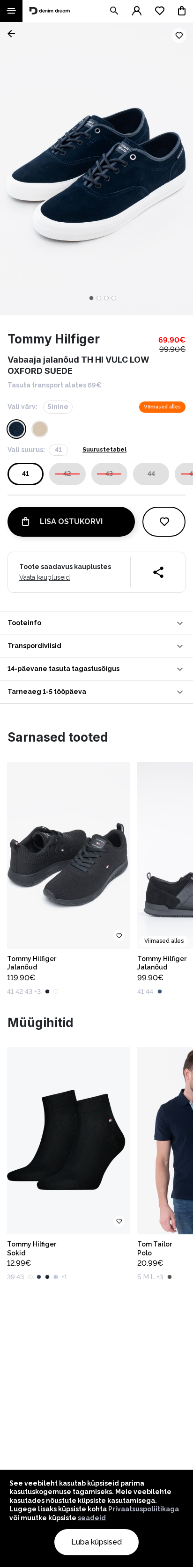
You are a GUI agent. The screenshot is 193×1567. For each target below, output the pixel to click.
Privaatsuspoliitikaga (143, 1509)
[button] (96, 623)
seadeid (92, 1518)
